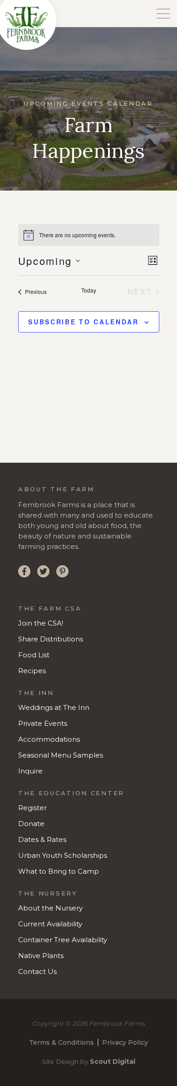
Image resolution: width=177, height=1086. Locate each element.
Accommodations (49, 739)
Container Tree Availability (62, 939)
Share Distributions (50, 639)
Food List (33, 655)
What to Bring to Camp (58, 871)
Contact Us (37, 971)
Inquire (30, 771)
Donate (31, 823)
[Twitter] (43, 571)
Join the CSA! (40, 623)
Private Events (42, 723)
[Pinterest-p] (62, 571)
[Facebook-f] (24, 571)
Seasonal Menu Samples (60, 755)
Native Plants (41, 955)
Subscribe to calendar (83, 321)
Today (88, 290)
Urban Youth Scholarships (62, 855)
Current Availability (50, 924)
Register (32, 807)
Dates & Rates (42, 839)
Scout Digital (112, 1061)
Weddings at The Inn (53, 707)
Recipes (32, 670)
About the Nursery (50, 908)
